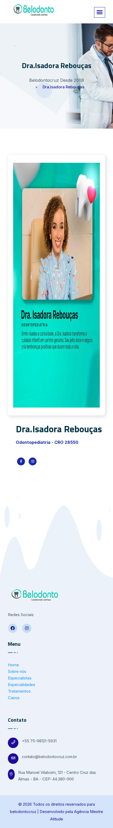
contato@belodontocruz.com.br (49, 756)
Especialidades (21, 684)
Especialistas (20, 677)
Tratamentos (19, 691)
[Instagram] (26, 628)
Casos (13, 697)
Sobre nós (17, 671)
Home (13, 664)
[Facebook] (12, 628)
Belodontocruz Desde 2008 (56, 80)
